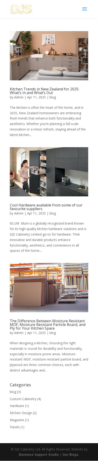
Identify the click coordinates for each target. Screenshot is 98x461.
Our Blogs (70, 454)
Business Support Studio (39, 454)
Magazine (17, 420)
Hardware (17, 406)
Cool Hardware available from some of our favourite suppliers (46, 207)
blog (52, 97)
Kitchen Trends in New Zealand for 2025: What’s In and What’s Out (44, 91)
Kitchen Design (21, 413)
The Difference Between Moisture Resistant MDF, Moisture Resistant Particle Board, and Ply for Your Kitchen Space (47, 324)
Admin (18, 97)
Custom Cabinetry (23, 399)
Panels (15, 427)
